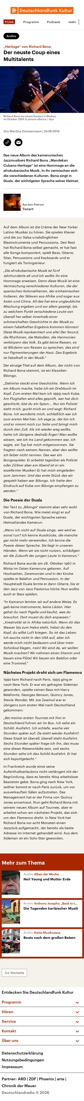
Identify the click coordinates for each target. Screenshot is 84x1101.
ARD (23, 1078)
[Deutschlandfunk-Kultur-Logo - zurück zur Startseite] (42, 10)
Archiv (11, 36)
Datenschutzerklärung (22, 1053)
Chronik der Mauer (19, 1085)
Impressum (12, 1066)
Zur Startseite (14, 972)
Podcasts (53, 22)
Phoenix (47, 1078)
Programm (31, 22)
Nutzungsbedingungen (23, 1059)
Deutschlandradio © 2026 (25, 1092)
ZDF (33, 1078)
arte (61, 1078)
